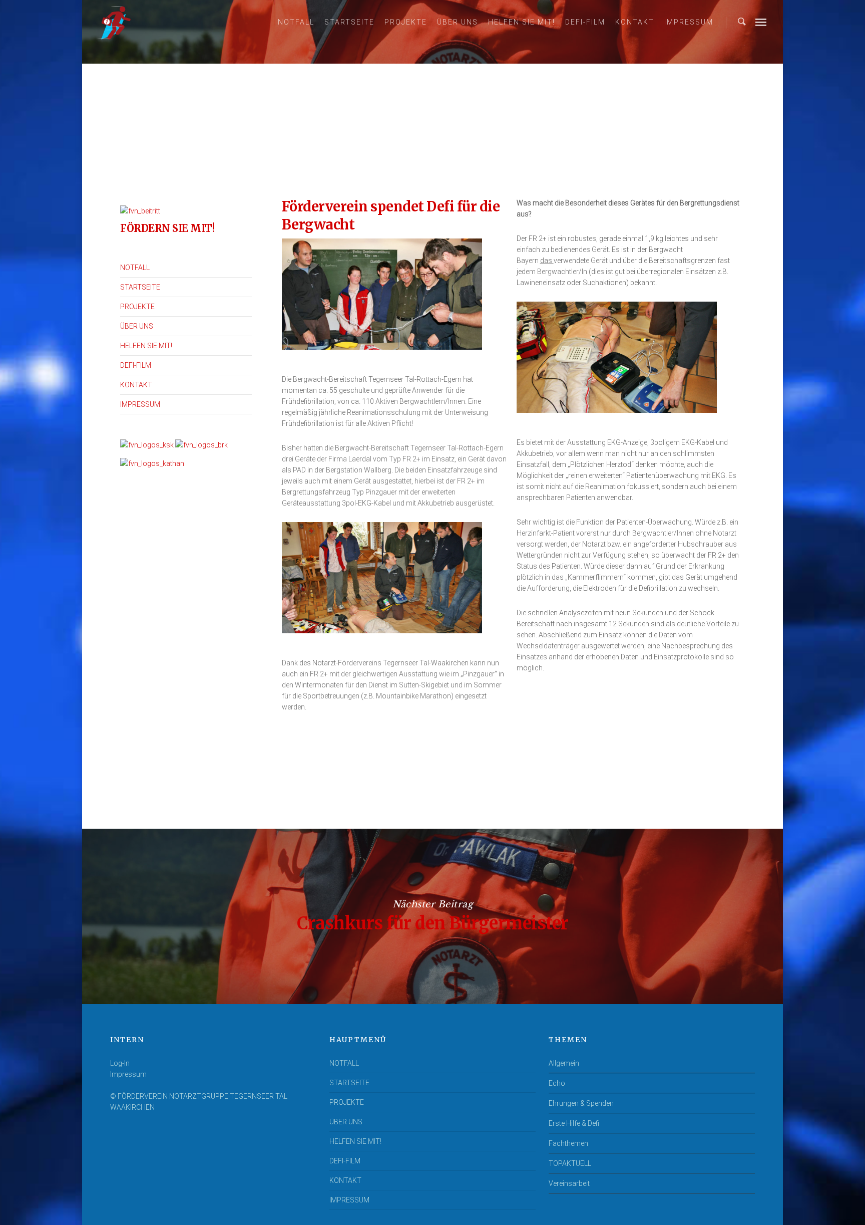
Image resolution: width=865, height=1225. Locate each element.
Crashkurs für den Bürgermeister (432, 916)
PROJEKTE (405, 22)
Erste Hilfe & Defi (574, 1123)
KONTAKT (634, 22)
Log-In (120, 1063)
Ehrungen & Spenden (581, 1103)
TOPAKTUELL (570, 1163)
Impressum (128, 1074)
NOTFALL (296, 22)
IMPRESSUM (688, 22)
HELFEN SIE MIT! (521, 22)
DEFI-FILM (585, 22)
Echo (557, 1083)
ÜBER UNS (457, 22)
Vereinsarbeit (569, 1183)
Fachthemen (568, 1143)
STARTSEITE (349, 22)
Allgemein (564, 1063)
